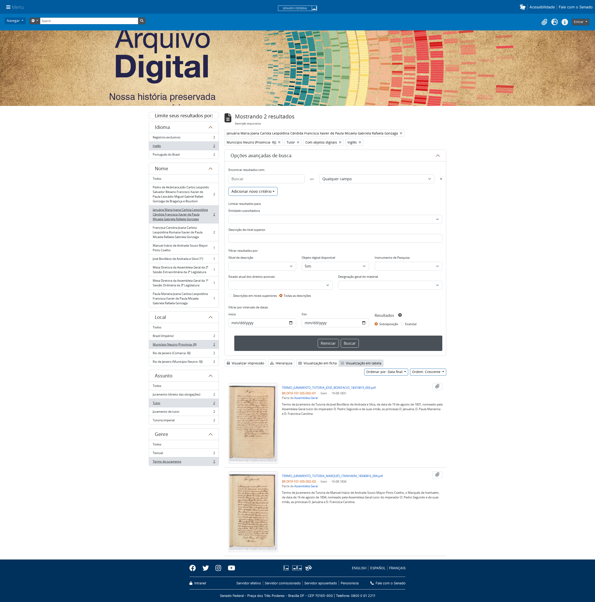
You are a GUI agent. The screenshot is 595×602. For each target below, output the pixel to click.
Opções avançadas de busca (261, 155)
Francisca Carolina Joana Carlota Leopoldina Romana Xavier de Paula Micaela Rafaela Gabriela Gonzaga (183, 232)
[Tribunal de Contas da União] (308, 568)
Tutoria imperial (183, 421)
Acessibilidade (542, 7)
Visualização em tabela (363, 363)
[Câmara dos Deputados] (286, 568)
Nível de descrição (240, 257)
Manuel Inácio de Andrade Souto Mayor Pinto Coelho (183, 247)
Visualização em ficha (320, 363)
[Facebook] (194, 568)
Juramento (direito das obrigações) (183, 395)
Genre (161, 434)
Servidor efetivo (248, 583)
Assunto (163, 376)
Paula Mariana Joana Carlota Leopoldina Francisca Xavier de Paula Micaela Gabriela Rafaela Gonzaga (183, 298)
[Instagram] (218, 568)
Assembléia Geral (306, 398)
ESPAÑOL (378, 568)
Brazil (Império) (183, 337)
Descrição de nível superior (246, 230)
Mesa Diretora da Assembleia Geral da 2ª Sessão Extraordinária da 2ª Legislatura (183, 269)
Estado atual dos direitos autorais (251, 277)
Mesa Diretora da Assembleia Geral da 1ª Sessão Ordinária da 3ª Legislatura (183, 282)
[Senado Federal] (297, 8)
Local (160, 317)
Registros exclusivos (183, 138)
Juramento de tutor (183, 412)
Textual (183, 454)
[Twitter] (205, 568)
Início (232, 314)
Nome (161, 168)
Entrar (579, 22)
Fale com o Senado (576, 7)
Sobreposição (388, 324)
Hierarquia (283, 363)
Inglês (183, 147)
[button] (523, 7)
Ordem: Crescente (426, 372)
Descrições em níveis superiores (255, 296)
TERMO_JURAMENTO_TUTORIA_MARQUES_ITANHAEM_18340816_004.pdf (332, 476)
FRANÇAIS (397, 568)
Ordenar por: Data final (384, 372)
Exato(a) (410, 324)
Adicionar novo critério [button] (251, 191)
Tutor (183, 404)
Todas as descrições (297, 296)
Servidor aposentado (320, 583)
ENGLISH (359, 568)
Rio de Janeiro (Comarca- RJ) (183, 354)
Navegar (14, 20)
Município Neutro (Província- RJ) (183, 345)
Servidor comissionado (283, 583)
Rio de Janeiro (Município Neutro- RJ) (183, 363)
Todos (157, 179)
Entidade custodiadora (244, 211)
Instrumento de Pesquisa (392, 257)
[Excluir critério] (441, 179)
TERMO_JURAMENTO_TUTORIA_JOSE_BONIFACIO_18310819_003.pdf (329, 388)
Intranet (199, 583)
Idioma (162, 127)
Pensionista (349, 583)
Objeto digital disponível (318, 257)
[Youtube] (230, 568)
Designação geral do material (358, 277)
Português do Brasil (183, 155)
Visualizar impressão (247, 363)
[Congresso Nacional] (296, 568)
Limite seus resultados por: (184, 115)
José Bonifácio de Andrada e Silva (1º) (183, 260)
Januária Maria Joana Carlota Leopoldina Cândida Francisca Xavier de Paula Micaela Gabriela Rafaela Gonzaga (183, 214)
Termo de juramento (183, 462)
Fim (304, 314)
